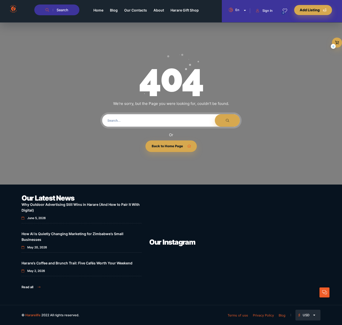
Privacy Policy (263, 315)
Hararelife (33, 315)
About (158, 10)
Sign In (267, 11)
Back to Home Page (167, 146)
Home (98, 10)
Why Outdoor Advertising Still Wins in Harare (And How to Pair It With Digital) (81, 207)
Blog (114, 10)
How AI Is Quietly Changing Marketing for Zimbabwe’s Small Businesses (72, 237)
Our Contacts (135, 10)
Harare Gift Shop (184, 10)
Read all (28, 287)
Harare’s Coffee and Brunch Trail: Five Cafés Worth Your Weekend (77, 263)
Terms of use (238, 315)
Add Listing (310, 10)
